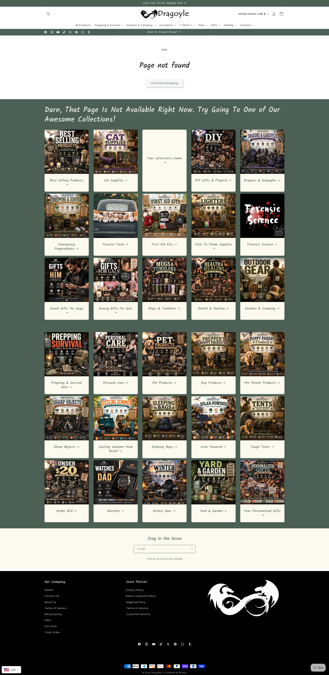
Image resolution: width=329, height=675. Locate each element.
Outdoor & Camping (260, 308)
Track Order (52, 632)
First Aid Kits (162, 244)
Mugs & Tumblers (162, 308)
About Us (50, 602)
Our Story (51, 626)
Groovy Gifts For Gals (115, 308)
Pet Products (162, 383)
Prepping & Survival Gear (66, 385)
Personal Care (113, 383)
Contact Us (52, 596)
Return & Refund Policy (141, 596)
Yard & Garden (211, 511)
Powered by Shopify (176, 672)
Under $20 (64, 511)
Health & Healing (211, 308)
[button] (48, 14)
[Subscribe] (191, 549)
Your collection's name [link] (164, 158)
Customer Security (138, 614)
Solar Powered (211, 447)
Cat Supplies (113, 180)
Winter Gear (162, 511)
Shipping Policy (135, 602)
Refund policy (53, 614)
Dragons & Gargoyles (260, 180)
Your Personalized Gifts (262, 511)
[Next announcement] (283, 3)
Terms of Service (56, 608)
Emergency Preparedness (64, 246)
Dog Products (211, 383)
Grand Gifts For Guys (66, 308)
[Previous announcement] (46, 3)
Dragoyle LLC (158, 672)
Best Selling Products (67, 180)
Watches (113, 511)
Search (49, 590)
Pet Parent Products (260, 383)
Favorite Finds (113, 244)
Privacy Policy (135, 590)
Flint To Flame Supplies (213, 244)
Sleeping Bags (162, 447)
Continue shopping (164, 83)
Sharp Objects (65, 447)
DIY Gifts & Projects (211, 180)
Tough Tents (260, 447)
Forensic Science (260, 244)
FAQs (48, 620)
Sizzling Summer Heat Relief (115, 449)
